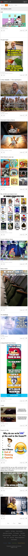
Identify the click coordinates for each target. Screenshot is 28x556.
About (20, 535)
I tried (2, 405)
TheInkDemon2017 (4, 231)
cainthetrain (3, 112)
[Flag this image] (26, 30)
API (8, 537)
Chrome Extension (21, 543)
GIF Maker (13, 531)
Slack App (12, 537)
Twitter (9, 543)
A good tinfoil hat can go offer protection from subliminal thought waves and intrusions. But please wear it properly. (14, 469)
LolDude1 (3, 422)
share (21, 30)
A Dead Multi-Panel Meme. (8, 343)
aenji (2, 149)
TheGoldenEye (4, 27)
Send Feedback (14, 539)
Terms (5, 537)
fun (2, 5)
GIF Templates (16, 533)
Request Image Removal (19, 537)
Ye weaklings (4, 314)
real (2, 12)
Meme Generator (19, 531)
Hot (6, 5)
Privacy (23, 535)
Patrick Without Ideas (7, 239)
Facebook (5, 543)
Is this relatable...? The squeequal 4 (11, 79)
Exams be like (5, 430)
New (9, 5)
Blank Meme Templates (7, 533)
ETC (2, 495)
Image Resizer (15, 535)
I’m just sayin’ (4, 39)
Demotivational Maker (7, 535)
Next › (19, 523)
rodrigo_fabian (3, 515)
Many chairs (4, 268)
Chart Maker (22, 533)
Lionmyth (3, 335)
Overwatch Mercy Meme (8, 120)
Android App (14, 543)
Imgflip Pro (7, 531)
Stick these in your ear (7, 157)
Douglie (3, 487)
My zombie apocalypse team (9, 194)
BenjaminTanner (4, 397)
